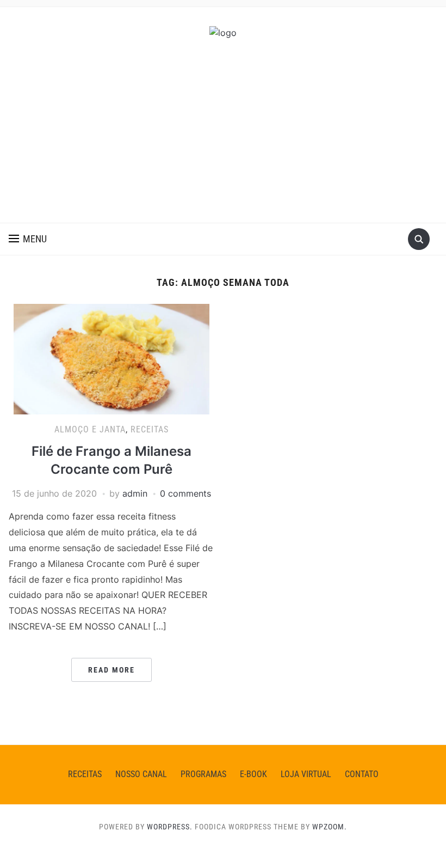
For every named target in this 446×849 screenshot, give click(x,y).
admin (134, 493)
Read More (111, 669)
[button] (28, 239)
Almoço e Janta (90, 429)
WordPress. (170, 826)
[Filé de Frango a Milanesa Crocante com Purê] (111, 358)
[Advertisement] (223, 141)
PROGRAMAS (203, 774)
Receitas (150, 429)
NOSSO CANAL (141, 774)
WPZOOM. (329, 826)
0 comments (185, 493)
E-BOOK (253, 774)
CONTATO (362, 774)
